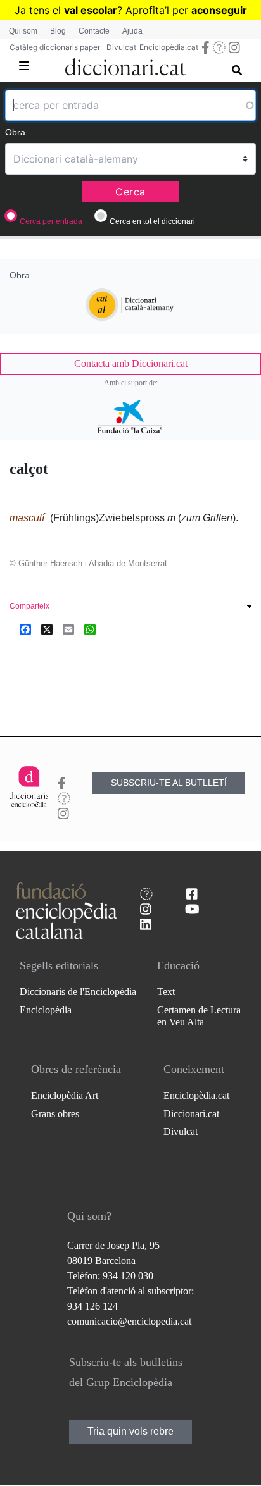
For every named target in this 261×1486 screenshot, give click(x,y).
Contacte (94, 31)
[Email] (68, 629)
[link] (130, 364)
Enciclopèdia (46, 1010)
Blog (58, 31)
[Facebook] (25, 629)
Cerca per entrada (51, 221)
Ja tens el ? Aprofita (90, 10)
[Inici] (126, 64)
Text (166, 991)
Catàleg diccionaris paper (55, 47)
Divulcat (121, 47)
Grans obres (55, 1113)
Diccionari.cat (191, 1113)
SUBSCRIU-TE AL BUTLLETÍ (169, 782)
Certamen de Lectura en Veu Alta (199, 1016)
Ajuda (132, 31)
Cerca (130, 191)
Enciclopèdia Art (64, 1095)
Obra (15, 132)
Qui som (23, 31)
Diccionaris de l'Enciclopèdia (78, 991)
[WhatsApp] (90, 629)
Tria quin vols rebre (130, 1431)
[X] (47, 629)
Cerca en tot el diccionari (152, 221)
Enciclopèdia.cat (168, 47)
